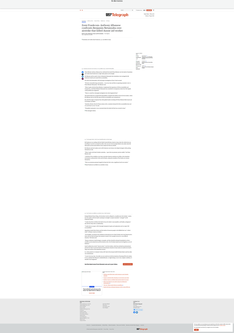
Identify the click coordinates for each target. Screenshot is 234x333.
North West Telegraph (106, 303)
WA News (108, 20)
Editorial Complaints (112, 325)
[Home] (82, 10)
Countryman (82, 310)
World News (84, 20)
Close (196, 329)
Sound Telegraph (105, 307)
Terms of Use (111, 329)
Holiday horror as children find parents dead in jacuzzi (116, 279)
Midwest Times (82, 319)
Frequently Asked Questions (96, 325)
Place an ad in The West (121, 325)
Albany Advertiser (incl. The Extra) (85, 303)
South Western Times (106, 306)
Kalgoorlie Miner (82, 315)
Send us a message (138, 309)
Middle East (103, 20)
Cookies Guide (222, 325)
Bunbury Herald (82, 307)
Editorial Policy (104, 325)
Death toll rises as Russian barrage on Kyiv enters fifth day (117, 287)
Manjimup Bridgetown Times (84, 317)
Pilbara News (105, 305)
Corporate (142, 325)
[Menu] (80, 10)
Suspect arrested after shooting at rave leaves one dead (116, 277)
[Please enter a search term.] (132, 10)
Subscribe (149, 10)
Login (144, 10)
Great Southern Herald (83, 312)
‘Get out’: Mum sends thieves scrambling (113, 285)
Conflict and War (90, 20)
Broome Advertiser (83, 306)
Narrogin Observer (83, 320)
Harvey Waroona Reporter (84, 314)
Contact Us (88, 325)
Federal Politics (97, 20)
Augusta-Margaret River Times (85, 305)
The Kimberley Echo (83, 316)
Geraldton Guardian (83, 311)
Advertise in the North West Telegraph (132, 325)
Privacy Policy (105, 329)
